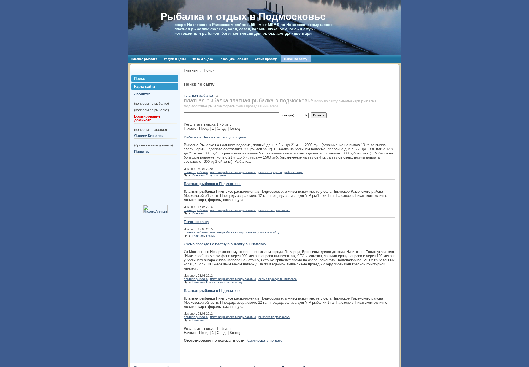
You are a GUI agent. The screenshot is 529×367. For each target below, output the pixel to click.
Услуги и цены (175, 59)
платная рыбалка (198, 95)
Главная (198, 175)
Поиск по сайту (295, 59)
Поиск (139, 79)
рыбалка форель (221, 106)
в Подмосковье (212, 184)
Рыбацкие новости (234, 59)
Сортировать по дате (264, 340)
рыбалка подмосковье (274, 210)
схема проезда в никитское (257, 106)
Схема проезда (266, 59)
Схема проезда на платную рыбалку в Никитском (225, 244)
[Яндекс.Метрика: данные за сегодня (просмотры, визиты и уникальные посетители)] (155, 209)
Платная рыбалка (144, 59)
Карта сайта (144, 87)
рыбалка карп (349, 101)
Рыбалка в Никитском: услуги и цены (215, 137)
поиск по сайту (326, 101)
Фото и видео (202, 59)
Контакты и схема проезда (224, 282)
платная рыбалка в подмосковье (271, 100)
